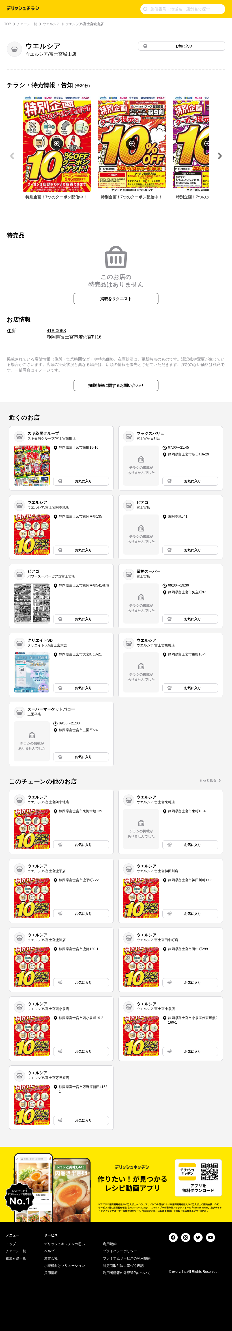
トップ (11, 1244)
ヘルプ (49, 1251)
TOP (7, 24)
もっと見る (207, 780)
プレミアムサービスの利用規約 (127, 1258)
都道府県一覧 (16, 1258)
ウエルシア (51, 24)
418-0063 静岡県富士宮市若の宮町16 (74, 333)
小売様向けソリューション (64, 1266)
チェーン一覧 (27, 24)
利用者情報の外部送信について (127, 1273)
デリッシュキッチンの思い (64, 1244)
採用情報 (51, 1273)
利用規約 (110, 1244)
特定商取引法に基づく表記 (123, 1266)
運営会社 (51, 1258)
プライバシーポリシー (120, 1251)
